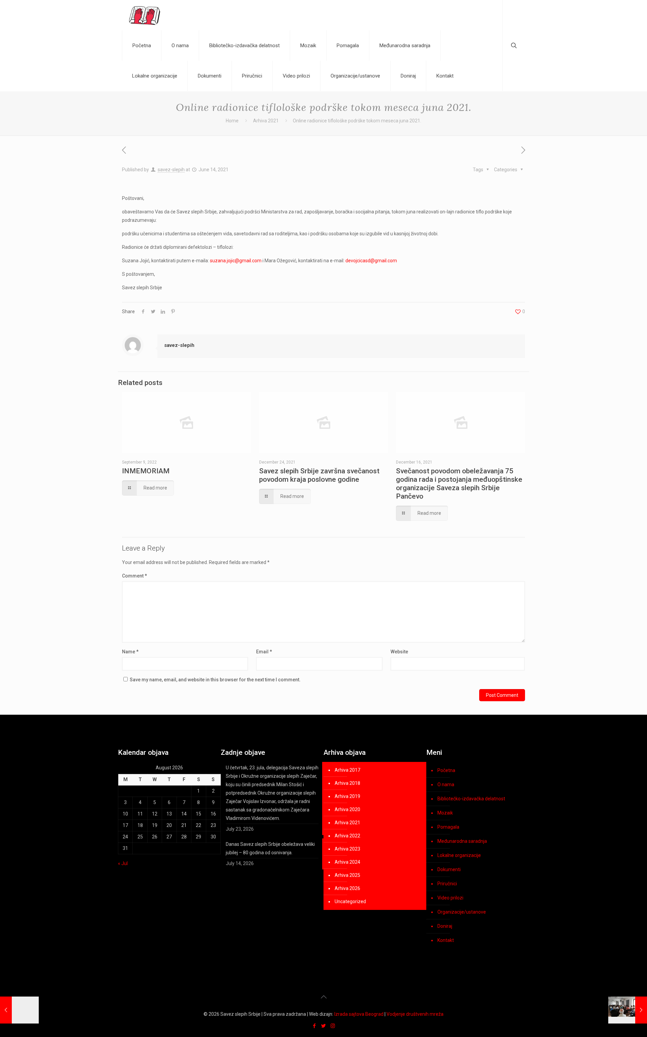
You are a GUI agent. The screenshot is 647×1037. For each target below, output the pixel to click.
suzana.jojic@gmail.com (235, 260)
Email (264, 651)
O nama (445, 784)
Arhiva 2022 (347, 835)
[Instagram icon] (332, 1026)
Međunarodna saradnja (462, 841)
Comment (134, 576)
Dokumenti (449, 869)
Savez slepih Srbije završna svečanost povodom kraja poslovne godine (319, 475)
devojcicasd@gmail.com (371, 260)
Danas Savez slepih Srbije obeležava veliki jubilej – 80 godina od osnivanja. (270, 848)
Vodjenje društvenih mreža (415, 1014)
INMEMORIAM (146, 471)
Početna (446, 770)
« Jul (123, 863)
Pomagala (448, 827)
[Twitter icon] (323, 1026)
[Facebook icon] (314, 1026)
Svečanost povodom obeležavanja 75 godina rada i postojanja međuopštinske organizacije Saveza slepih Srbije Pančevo (459, 483)
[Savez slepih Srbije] (145, 15)
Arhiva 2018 (347, 783)
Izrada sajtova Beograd (358, 1014)
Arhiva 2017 (347, 770)
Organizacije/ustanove (461, 912)
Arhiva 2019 (347, 796)
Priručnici (447, 883)
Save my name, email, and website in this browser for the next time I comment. (215, 679)
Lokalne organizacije (459, 855)
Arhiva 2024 (347, 862)
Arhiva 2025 (347, 875)
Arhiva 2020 (347, 809)
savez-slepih (171, 169)
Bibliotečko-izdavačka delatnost (471, 798)
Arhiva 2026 (347, 888)
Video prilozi (450, 897)
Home (232, 120)
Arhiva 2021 (266, 120)
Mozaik (445, 813)
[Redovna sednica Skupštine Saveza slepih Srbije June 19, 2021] (627, 1010)
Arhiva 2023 (347, 849)
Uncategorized (350, 901)
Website (399, 651)
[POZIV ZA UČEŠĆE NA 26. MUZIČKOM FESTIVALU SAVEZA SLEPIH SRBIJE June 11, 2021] (19, 1010)
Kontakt (445, 940)
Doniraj (444, 926)
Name (130, 651)
